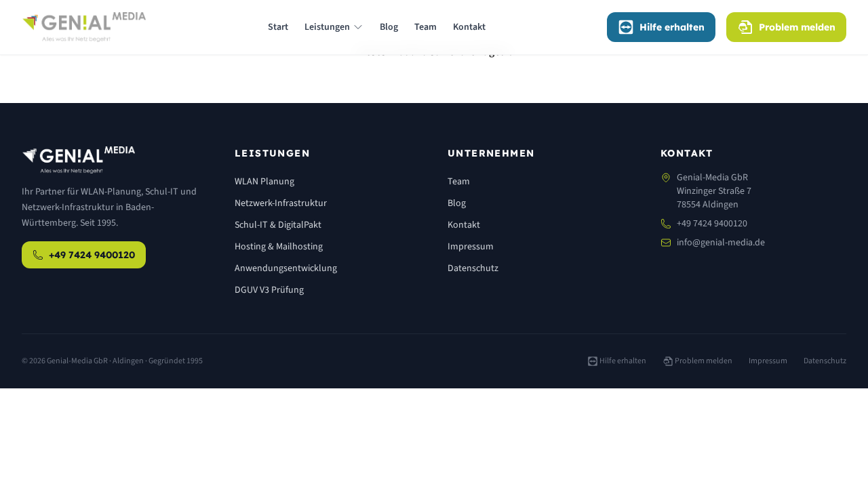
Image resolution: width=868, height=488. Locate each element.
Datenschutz (473, 268)
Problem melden (797, 27)
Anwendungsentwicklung (286, 268)
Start (278, 27)
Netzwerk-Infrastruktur (281, 203)
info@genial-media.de (721, 242)
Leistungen (327, 27)
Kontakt (469, 27)
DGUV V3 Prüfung (269, 290)
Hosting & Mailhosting (279, 246)
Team (425, 27)
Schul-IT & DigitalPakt (278, 225)
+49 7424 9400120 (92, 255)
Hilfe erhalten (672, 27)
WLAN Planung (264, 181)
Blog (389, 27)
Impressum (471, 246)
